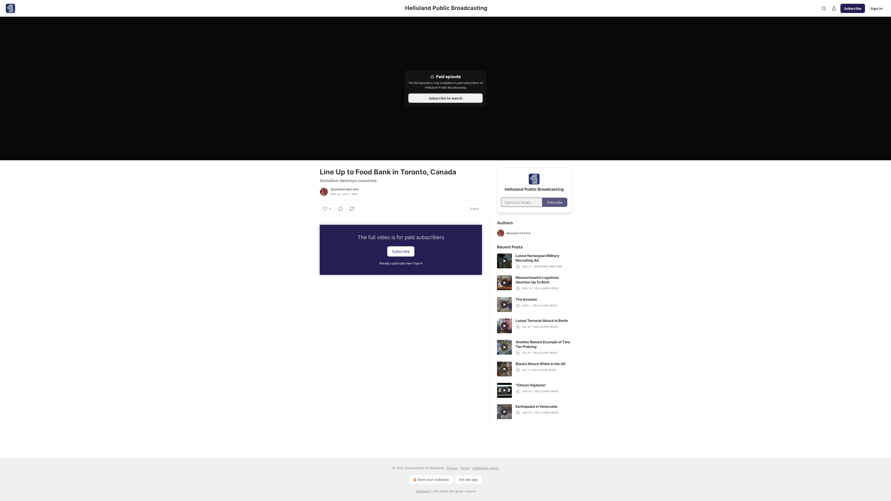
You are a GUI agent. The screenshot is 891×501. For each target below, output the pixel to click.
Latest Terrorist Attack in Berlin (542, 320)
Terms (465, 468)
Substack (422, 491)
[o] (504, 261)
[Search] (823, 8)
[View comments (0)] (340, 208)
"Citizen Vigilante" (531, 385)
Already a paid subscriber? (401, 263)
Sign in (877, 8)
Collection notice (485, 468)
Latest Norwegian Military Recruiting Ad (537, 258)
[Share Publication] (834, 8)
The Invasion (526, 299)
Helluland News (546, 288)
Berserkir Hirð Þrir (344, 189)
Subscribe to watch (445, 98)
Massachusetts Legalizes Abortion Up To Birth (537, 279)
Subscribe (852, 8)
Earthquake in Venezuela (536, 406)
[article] (534, 261)
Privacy (452, 468)
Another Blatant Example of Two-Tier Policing (543, 344)
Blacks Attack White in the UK (540, 364)
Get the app (468, 479)
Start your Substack (433, 479)
